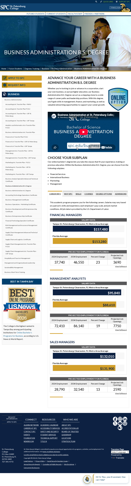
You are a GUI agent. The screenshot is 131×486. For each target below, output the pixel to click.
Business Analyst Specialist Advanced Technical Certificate (22, 180)
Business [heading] (13, 94)
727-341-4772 (7, 462)
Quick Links (108, 2)
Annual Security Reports (32, 464)
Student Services (48, 435)
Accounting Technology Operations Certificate (21, 195)
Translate (120, 457)
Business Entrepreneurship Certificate (19, 216)
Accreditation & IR (70, 428)
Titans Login (116, 8)
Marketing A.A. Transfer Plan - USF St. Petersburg (18, 168)
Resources (48, 419)
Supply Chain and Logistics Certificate (18, 239)
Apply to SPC (16, 78)
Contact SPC (29, 432)
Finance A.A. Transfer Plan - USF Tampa (19, 146)
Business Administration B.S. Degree (18, 186)
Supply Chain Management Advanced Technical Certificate (21, 234)
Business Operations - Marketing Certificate (21, 204)
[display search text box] (96, 1)
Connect (31, 419)
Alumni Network (31, 425)
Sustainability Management (14, 267)
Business (45, 68)
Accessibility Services (50, 428)
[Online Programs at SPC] (118, 99)
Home (3, 68)
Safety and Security (49, 432)
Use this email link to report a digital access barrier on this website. (46, 455)
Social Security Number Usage (57, 461)
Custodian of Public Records (52, 464)
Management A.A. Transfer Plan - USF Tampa (21, 158)
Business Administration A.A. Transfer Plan (20, 132)
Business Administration (61, 68)
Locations (66, 438)
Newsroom (29, 441)
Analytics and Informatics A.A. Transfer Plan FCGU (20, 126)
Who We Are (70, 419)
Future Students (15, 68)
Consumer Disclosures (32, 468)
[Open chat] (87, 479)
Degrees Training (31, 68)
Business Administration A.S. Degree (18, 191)
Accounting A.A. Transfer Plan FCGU (18, 109)
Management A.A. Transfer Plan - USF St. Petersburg (19, 152)
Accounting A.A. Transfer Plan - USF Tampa (20, 121)
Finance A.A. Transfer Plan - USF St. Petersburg (21, 142)
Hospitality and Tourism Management (17, 258)
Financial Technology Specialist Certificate (20, 221)
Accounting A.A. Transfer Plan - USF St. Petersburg (18, 115)
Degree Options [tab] (104, 194)
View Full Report (121, 266)
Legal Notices (28, 461)
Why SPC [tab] (68, 194)
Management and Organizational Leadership (20, 263)
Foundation (29, 438)
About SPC (66, 425)
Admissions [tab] (120, 194)
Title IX (43, 441)
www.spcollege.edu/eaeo (51, 452)
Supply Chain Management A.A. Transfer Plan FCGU (21, 245)
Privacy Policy (40, 461)
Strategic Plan (68, 441)
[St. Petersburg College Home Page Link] (14, 7)
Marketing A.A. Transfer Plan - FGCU (18, 162)
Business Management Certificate (17, 200)
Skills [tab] (78, 194)
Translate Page (117, 449)
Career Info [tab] (55, 194)
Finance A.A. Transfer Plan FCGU (17, 137)
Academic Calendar (49, 425)
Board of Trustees (70, 432)
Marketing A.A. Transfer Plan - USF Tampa (20, 174)
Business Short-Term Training (15, 272)
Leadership (66, 435)
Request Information (11, 418)
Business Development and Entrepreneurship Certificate (21, 210)
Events (27, 435)
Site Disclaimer (69, 464)
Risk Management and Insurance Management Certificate (21, 226)
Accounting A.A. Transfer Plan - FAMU (18, 104)
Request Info (16, 85)
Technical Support (49, 438)
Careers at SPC (30, 428)
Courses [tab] (88, 194)
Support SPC (124, 2)
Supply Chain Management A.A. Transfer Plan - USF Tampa (21, 252)
